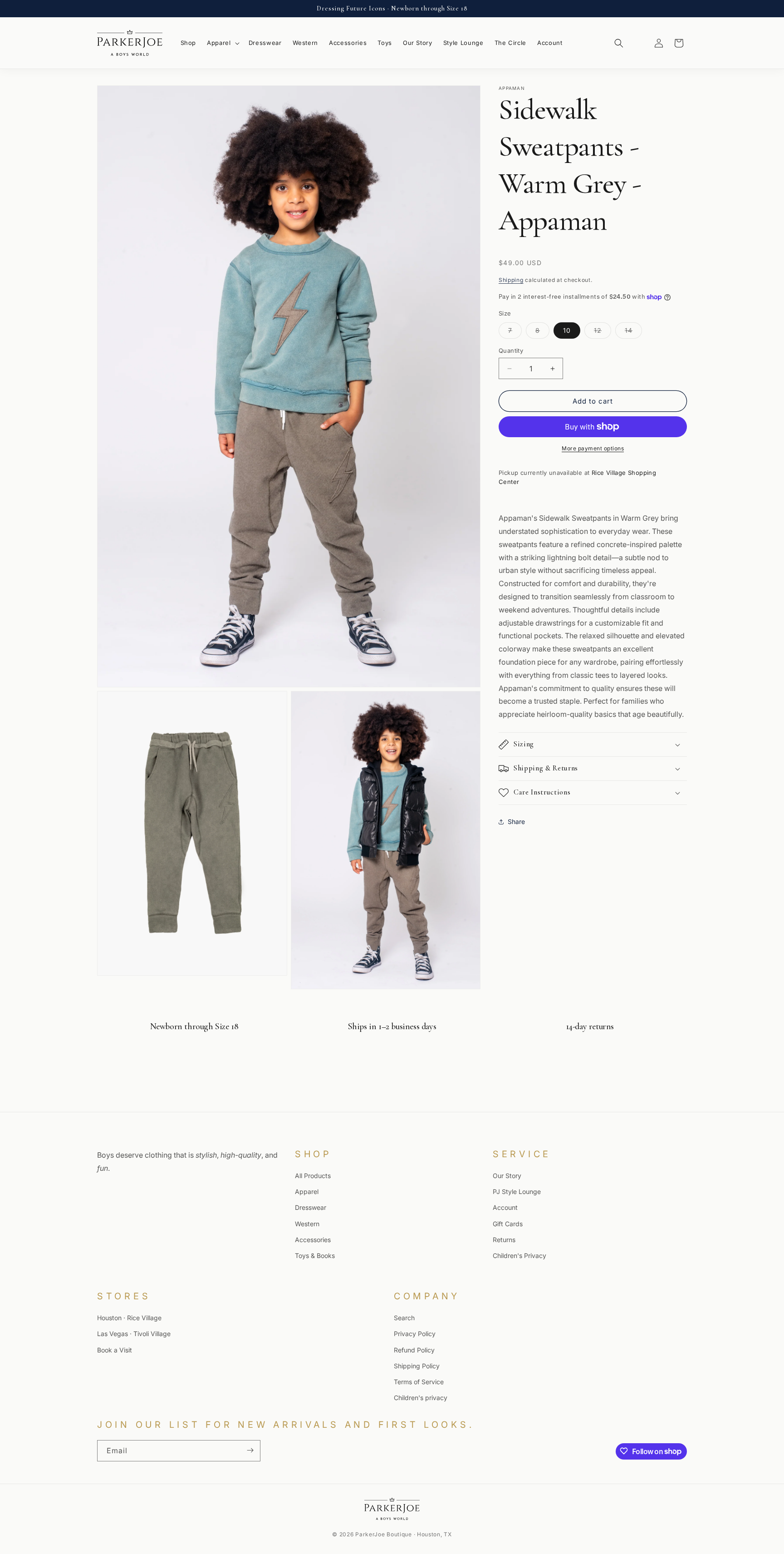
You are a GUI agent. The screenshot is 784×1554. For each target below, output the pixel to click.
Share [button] (516, 821)
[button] (222, 43)
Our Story (507, 1175)
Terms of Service (419, 1382)
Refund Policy (414, 1349)
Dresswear (310, 1207)
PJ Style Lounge (517, 1191)
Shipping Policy (417, 1366)
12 (602, 332)
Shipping (511, 279)
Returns (504, 1239)
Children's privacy (420, 1397)
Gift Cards (508, 1223)
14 (633, 332)
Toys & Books (315, 1255)
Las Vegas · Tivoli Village (134, 1333)
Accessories (313, 1239)
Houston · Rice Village (129, 1318)
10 (567, 330)
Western (307, 1223)
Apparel (306, 1191)
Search (404, 1318)
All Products (313, 1175)
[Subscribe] (250, 1450)
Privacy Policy (415, 1333)
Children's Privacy (519, 1255)
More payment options (593, 448)
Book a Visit (114, 1349)
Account (505, 1207)
